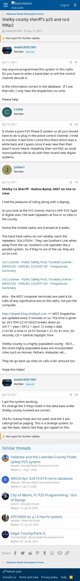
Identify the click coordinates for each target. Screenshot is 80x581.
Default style (13, 571)
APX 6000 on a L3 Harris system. (37, 516)
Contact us (9, 577)
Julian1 (19, 167)
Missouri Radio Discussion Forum (40, 482)
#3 (76, 182)
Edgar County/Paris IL (28, 533)
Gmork (14, 504)
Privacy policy (49, 577)
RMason (15, 482)
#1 (76, 62)
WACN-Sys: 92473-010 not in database (42, 478)
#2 (76, 124)
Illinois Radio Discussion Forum (46, 537)
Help (64, 577)
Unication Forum (29, 504)
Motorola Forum (31, 520)
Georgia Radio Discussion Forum (39, 465)
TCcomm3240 (19, 537)
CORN (18, 109)
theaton (15, 465)
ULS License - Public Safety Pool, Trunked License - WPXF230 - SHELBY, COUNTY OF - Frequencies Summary (37, 266)
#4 (76, 394)
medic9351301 (13, 31)
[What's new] (75, 5)
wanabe (15, 520)
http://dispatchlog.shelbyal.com (24, 313)
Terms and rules (28, 577)
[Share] (70, 62)
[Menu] (5, 5)
